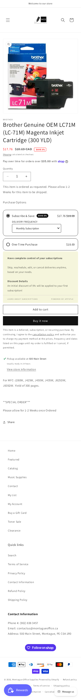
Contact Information (21, 582)
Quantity (8, 168)
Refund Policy (16, 591)
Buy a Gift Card (17, 513)
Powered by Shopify (49, 679)
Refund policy (70, 679)
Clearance (14, 530)
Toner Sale (14, 521)
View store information (21, 369)
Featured (13, 459)
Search (12, 555)
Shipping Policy (17, 600)
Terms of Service (18, 564)
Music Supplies (17, 477)
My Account (15, 504)
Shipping (7, 154)
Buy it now (40, 321)
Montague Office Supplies (25, 679)
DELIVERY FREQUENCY (25, 221)
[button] (8, 20)
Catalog (13, 468)
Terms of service (41, 685)
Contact (13, 486)
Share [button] (11, 422)
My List (12, 495)
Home (11, 450)
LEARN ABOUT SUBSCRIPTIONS (22, 299)
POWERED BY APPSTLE (62, 299)
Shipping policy (61, 685)
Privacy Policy (16, 573)
